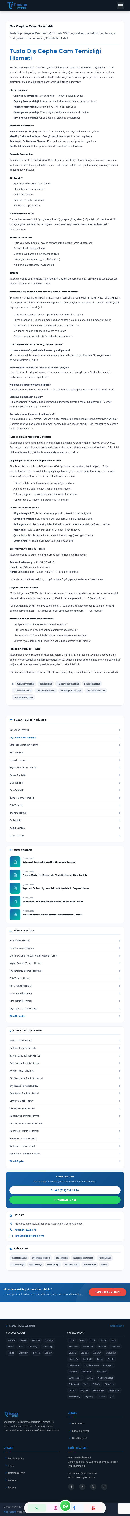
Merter (100, 1359)
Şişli (112, 1396)
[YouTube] (93, 1508)
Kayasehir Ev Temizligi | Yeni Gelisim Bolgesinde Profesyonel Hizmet (56, 888)
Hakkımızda (78, 1423)
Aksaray (97, 1352)
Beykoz (36, 1352)
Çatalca (82, 1340)
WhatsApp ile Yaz (66, 1199)
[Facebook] (74, 1508)
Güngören (109, 1384)
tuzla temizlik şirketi (96, 690)
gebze (104, 1264)
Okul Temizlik (16, 782)
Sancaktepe (48, 1346)
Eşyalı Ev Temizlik (19, 760)
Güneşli (72, 1390)
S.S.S (11, 1465)
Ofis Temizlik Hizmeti (20, 978)
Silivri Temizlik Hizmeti (21, 1040)
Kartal (11, 1346)
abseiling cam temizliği (71, 690)
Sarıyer (103, 1340)
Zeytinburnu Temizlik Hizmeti (25, 1153)
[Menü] (120, 5)
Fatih (85, 1384)
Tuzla (20, 1346)
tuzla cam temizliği (25, 683)
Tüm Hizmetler (18, 1016)
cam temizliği (46, 683)
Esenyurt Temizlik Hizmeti (23, 1138)
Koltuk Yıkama (17, 827)
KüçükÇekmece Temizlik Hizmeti (26, 1123)
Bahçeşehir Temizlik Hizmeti (24, 1131)
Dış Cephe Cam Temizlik (23, 737)
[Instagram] (56, 1508)
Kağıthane (115, 1346)
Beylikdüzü (102, 1371)
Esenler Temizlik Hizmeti (22, 1108)
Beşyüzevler (114, 1390)
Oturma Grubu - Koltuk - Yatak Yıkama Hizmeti (34, 955)
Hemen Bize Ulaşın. (107, 1292)
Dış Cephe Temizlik (19, 729)
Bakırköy (102, 1346)
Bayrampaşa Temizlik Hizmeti (25, 1055)
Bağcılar (84, 1390)
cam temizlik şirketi (22, 690)
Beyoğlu (72, 1352)
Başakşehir (88, 1359)
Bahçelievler (74, 1365)
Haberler (12, 1480)
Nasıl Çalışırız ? (16, 1458)
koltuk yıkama (105, 1257)
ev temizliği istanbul (41, 1257)
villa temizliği (53, 1264)
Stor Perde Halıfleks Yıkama (24, 745)
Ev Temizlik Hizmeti (19, 940)
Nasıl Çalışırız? (79, 1438)
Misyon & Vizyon (81, 1430)
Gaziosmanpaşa (105, 1377)
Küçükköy (73, 1359)
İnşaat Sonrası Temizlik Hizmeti (26, 963)
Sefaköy (96, 1384)
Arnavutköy (88, 1346)
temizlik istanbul (19, 1257)
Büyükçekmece (75, 1377)
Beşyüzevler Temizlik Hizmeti (24, 1063)
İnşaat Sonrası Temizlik (22, 797)
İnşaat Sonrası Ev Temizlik (23, 767)
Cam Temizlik (16, 790)
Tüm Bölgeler (17, 1161)
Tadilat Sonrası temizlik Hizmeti (26, 970)
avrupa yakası (90, 1264)
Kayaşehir (73, 1346)
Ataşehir (24, 1340)
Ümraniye (49, 1340)
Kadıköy (48, 1352)
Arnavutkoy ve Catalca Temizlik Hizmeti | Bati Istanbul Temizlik (53, 901)
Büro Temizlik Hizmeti (21, 985)
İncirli (92, 1340)
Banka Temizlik (17, 775)
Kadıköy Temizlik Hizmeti (22, 1146)
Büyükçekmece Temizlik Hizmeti (26, 1078)
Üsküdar (36, 1340)
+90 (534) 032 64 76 (67, 1190)
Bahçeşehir (108, 1365)
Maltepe (11, 1340)
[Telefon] (37, 1508)
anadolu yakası (71, 1264)
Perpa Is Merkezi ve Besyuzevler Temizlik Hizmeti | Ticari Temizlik (55, 875)
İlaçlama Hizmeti (18, 812)
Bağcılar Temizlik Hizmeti (23, 1048)
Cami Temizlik (17, 835)
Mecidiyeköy (74, 1396)
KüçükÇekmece (91, 1365)
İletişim (12, 1487)
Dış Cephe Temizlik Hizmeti (23, 1008)
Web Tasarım (10, 1511)
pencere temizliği (92, 683)
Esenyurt (73, 1371)
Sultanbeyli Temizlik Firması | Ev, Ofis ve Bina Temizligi (49, 861)
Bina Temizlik (16, 752)
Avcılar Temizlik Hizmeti (22, 1070)
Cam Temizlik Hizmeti (21, 993)
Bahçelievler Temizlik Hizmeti (24, 1115)
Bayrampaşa (98, 1390)
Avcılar (90, 1377)
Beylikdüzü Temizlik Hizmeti (24, 1085)
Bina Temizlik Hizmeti (21, 1000)
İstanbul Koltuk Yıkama (22, 948)
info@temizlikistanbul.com (29, 1235)
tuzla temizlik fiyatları (23, 697)
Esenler (111, 1359)
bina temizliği (35, 1264)
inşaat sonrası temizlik (83, 1257)
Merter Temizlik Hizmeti (22, 1100)
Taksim (101, 1396)
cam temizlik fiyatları (46, 690)
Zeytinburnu (87, 1371)
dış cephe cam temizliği (68, 683)
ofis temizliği (62, 1257)
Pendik (11, 1352)
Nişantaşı (89, 1396)
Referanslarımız (16, 1472)
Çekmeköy (23, 1352)
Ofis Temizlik (16, 805)
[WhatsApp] (65, 1506)
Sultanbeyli (33, 1346)
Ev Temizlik (15, 820)
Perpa (113, 1340)
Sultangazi (74, 1384)
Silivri (71, 1340)
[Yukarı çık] (122, 1500)
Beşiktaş (85, 1352)
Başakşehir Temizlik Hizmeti (24, 1093)
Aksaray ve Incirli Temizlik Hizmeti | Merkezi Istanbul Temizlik (53, 914)
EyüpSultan (110, 1352)
